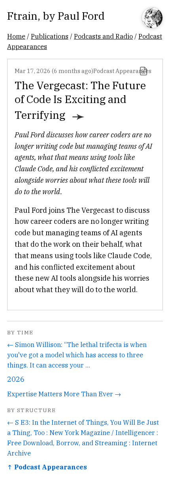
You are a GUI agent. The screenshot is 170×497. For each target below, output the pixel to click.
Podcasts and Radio (103, 36)
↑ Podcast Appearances (47, 467)
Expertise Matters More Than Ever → (64, 394)
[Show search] (152, 18)
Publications (49, 36)
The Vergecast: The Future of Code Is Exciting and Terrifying (80, 100)
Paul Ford (81, 16)
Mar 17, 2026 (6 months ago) (54, 71)
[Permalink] (143, 71)
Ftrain (22, 16)
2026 (16, 379)
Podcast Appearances (122, 71)
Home (16, 36)
